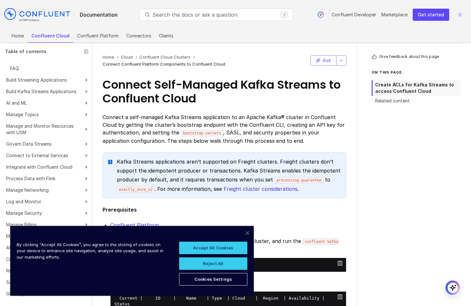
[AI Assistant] (320, 14)
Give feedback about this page (409, 56)
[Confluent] (37, 14)
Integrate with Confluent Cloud (39, 167)
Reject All (213, 263)
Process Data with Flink (30, 178)
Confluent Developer (354, 14)
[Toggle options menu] (341, 60)
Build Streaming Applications (36, 80)
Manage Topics (22, 114)
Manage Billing (21, 224)
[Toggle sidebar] (86, 51)
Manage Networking (27, 190)
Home (18, 35)
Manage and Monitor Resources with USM (40, 129)
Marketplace (394, 14)
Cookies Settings (213, 279)
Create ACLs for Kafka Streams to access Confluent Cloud (414, 88)
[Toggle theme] (460, 14)
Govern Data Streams (29, 144)
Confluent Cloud (50, 35)
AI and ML (16, 103)
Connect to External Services (37, 155)
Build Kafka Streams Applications (41, 91)
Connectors (138, 35)
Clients (166, 35)
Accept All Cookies (213, 247)
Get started (431, 14)
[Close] (247, 233)
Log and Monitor (23, 201)
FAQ (14, 68)
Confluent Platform (98, 35)
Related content (392, 100)
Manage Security (24, 213)
